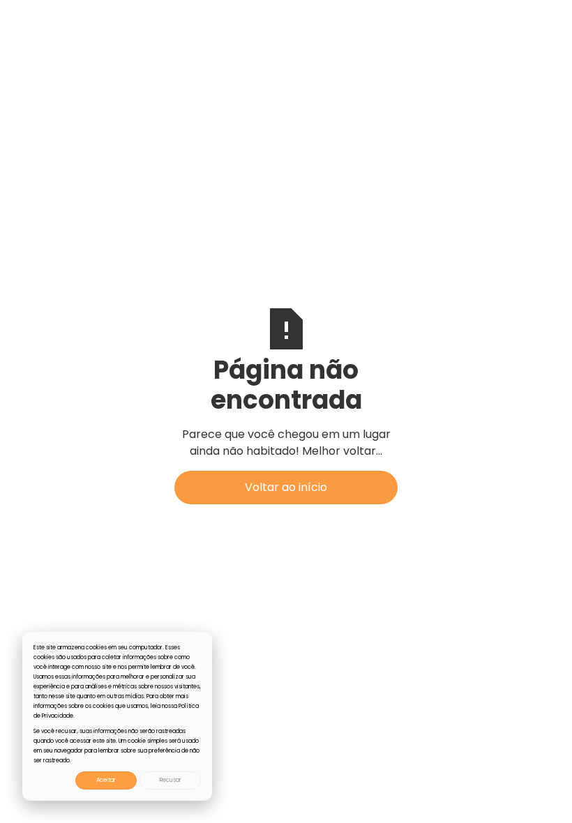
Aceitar (106, 780)
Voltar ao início (286, 487)
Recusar (170, 780)
